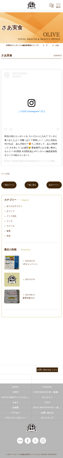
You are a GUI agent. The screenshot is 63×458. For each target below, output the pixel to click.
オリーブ (11, 211)
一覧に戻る (31, 185)
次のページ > (54, 185)
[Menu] (58, 5)
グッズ (10, 221)
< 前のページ (9, 185)
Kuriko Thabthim (12, 161)
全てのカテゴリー (14, 206)
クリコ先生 (5, 174)
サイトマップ (47, 418)
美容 (9, 236)
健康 (9, 231)
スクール (11, 226)
